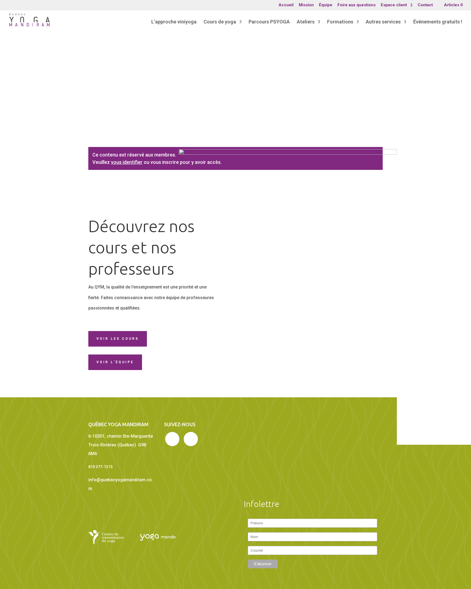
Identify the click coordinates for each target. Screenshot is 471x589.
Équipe (325, 5)
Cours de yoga (220, 22)
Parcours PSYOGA (269, 22)
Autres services (383, 22)
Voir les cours (117, 339)
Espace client (394, 5)
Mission (306, 5)
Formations (340, 22)
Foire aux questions (356, 5)
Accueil (286, 5)
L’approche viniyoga (174, 22)
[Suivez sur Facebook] (172, 439)
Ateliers (306, 22)
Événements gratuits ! (437, 22)
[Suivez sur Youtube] (191, 439)
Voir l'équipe (115, 362)
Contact (425, 5)
